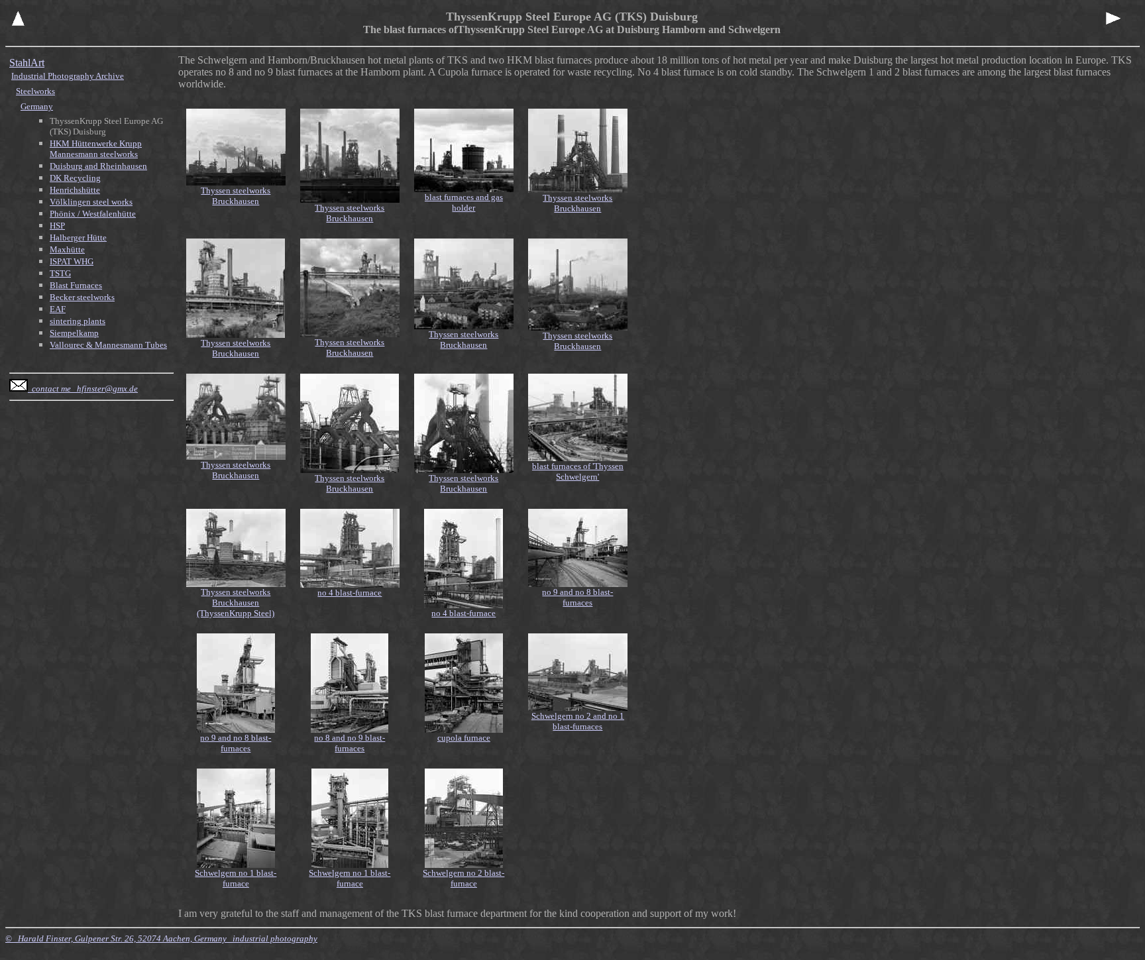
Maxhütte (67, 249)
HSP (57, 226)
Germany (37, 106)
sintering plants (77, 321)
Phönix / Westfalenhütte (93, 214)
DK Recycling (75, 178)
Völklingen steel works (91, 202)
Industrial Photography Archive (67, 76)
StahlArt (26, 62)
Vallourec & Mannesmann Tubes (108, 345)
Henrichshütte (75, 190)
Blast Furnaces (76, 285)
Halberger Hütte (78, 237)
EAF (58, 309)
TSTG (60, 273)
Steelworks (35, 91)
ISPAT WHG (71, 261)
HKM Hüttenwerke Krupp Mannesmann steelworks (96, 148)
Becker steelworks (82, 297)
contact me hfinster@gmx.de (83, 389)
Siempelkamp (74, 333)
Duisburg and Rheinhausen (98, 166)
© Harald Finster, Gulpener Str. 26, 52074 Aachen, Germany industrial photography (161, 938)
